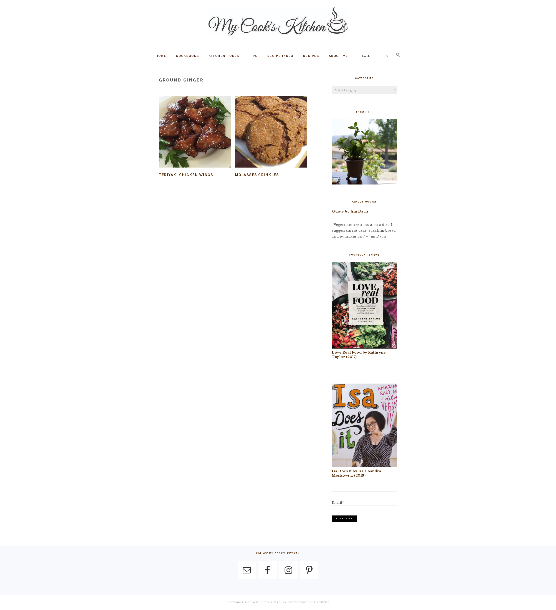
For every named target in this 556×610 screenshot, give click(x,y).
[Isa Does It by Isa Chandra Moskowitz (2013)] (364, 466)
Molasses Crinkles (257, 175)
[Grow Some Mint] (364, 183)
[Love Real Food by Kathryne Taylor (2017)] (364, 347)
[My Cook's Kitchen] (278, 36)
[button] (398, 55)
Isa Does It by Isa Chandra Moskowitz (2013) (356, 473)
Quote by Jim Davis (350, 211)
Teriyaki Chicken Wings (186, 175)
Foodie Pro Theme (314, 602)
